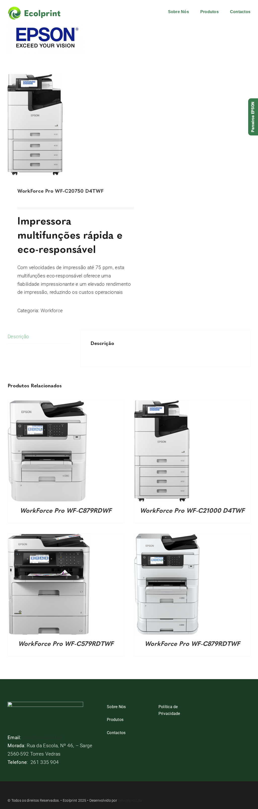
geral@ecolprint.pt (42, 737)
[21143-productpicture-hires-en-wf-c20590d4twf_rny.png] (66, 124)
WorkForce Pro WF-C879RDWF (66, 510)
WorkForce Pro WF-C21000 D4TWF (192, 510)
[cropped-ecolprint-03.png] (34, 9)
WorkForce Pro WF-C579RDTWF (66, 643)
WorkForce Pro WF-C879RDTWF (192, 643)
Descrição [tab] (18, 336)
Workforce (52, 310)
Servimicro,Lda (130, 800)
